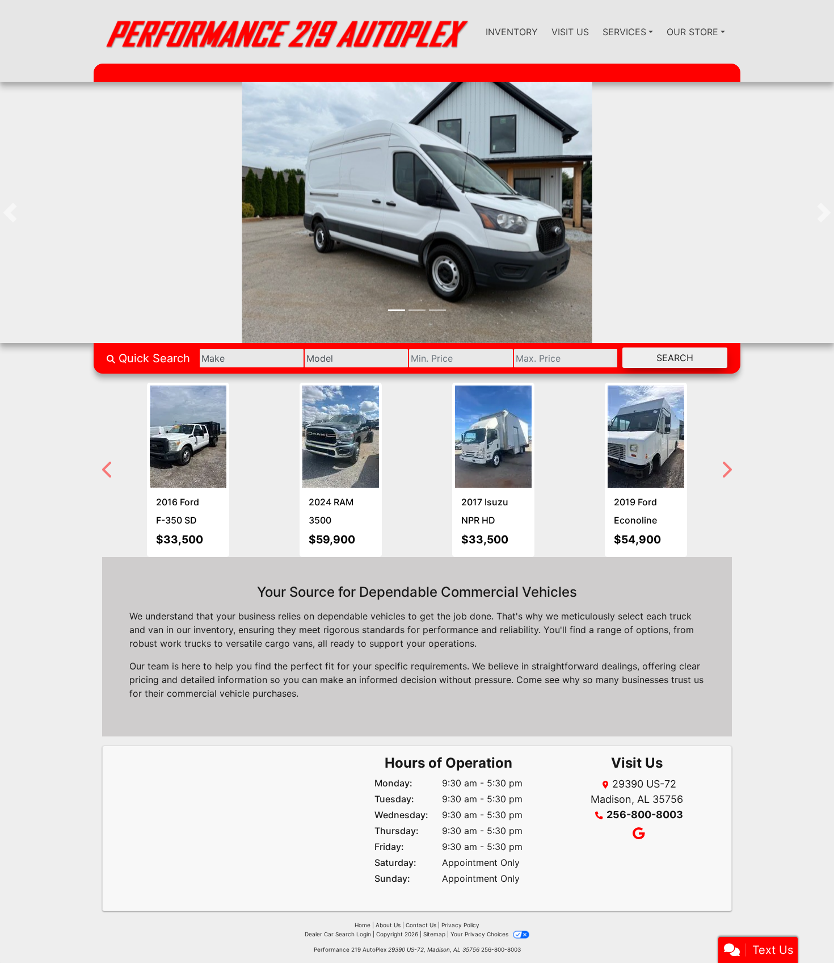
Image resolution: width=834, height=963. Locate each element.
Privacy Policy (460, 925)
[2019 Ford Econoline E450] (206, 437)
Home (362, 925)
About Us (388, 925)
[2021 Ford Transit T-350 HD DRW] (418, 408)
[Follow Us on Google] (637, 834)
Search (674, 357)
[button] (10, 212)
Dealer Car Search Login (338, 934)
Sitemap (434, 934)
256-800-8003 (644, 814)
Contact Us (421, 925)
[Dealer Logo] (286, 32)
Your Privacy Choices (480, 934)
